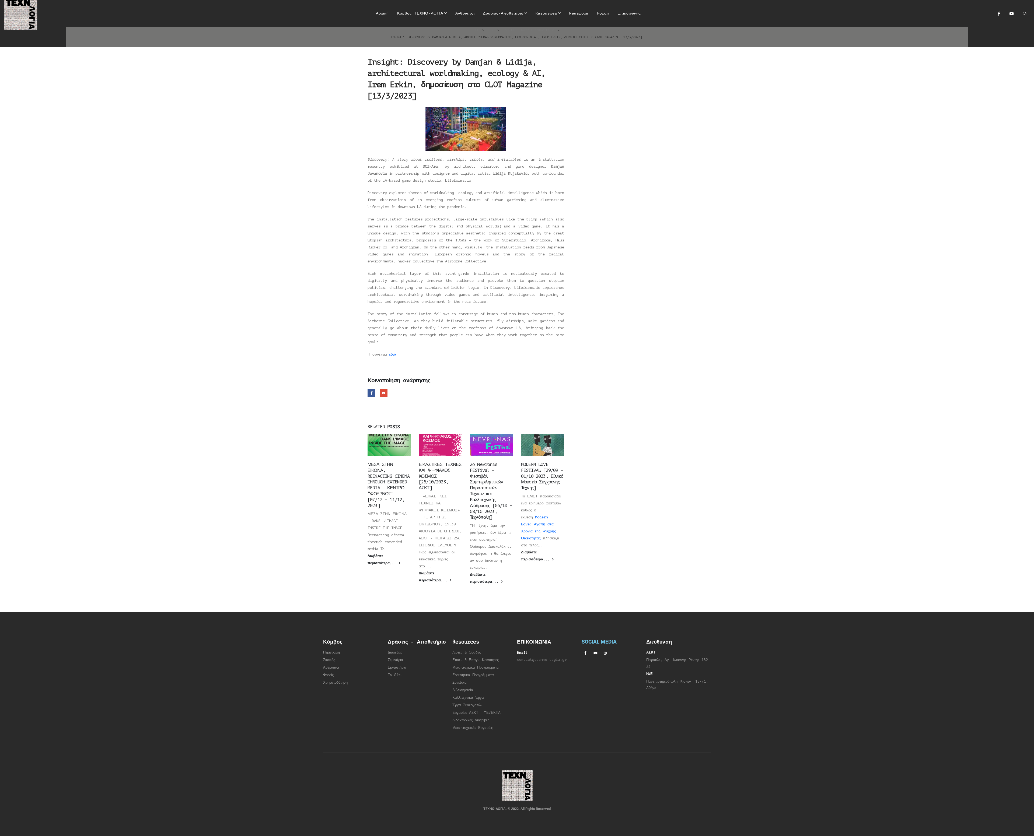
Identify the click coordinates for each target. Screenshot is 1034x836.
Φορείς (328, 675)
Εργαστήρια (397, 667)
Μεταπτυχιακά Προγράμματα (475, 667)
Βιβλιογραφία (462, 690)
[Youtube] (1012, 13)
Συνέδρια (459, 682)
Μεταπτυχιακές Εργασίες (472, 728)
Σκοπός (329, 660)
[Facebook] (999, 13)
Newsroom (579, 13)
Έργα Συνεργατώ (466, 705)
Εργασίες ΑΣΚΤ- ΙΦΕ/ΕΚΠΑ (476, 713)
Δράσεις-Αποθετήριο (503, 13)
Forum (603, 13)
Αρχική (382, 13)
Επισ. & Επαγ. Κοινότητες (475, 660)
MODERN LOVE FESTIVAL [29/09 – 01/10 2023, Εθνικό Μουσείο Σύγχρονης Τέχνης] (542, 476)
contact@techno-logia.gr (542, 660)
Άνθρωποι (465, 13)
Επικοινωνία (629, 13)
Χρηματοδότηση (335, 682)
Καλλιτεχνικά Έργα (468, 698)
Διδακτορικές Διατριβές (470, 720)
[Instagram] (1024, 13)
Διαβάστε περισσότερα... (383, 559)
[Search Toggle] (651, 13)
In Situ (395, 675)
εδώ (392, 354)
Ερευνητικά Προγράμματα (473, 675)
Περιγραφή (331, 652)
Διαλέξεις (395, 652)
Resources (546, 13)
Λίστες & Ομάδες (466, 652)
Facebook (371, 393)
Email (383, 393)
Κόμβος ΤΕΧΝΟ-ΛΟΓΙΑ (420, 13)
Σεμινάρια (395, 660)
